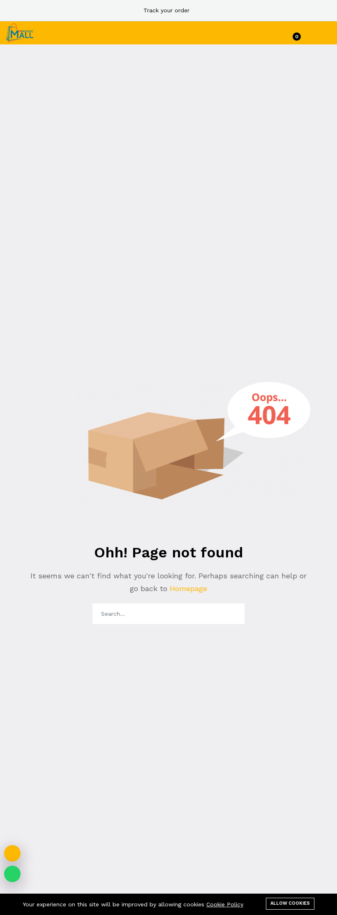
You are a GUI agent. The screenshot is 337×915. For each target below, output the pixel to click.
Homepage (187, 588)
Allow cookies (290, 903)
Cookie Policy (224, 904)
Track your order (166, 10)
